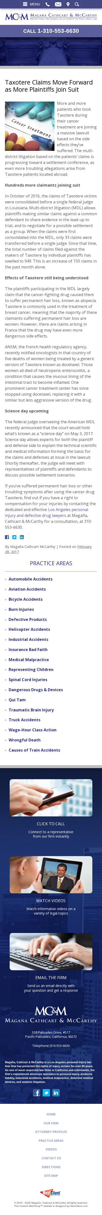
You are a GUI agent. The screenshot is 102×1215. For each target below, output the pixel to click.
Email (58, 4)
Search (76, 4)
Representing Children (31, 669)
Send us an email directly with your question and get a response (51, 983)
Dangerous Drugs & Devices (36, 689)
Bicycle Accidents (26, 599)
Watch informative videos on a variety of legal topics (51, 907)
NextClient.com (78, 1206)
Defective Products (28, 619)
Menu (35, 4)
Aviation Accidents (27, 589)
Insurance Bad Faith (28, 649)
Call (47, 4)
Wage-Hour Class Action (32, 730)
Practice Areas (51, 1141)
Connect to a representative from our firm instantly (50, 830)
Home (51, 1114)
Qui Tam (17, 700)
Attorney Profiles (51, 1132)
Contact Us (51, 1158)
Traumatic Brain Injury (31, 710)
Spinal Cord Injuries (28, 679)
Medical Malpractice (29, 659)
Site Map (51, 1176)
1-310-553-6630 (51, 31)
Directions (51, 1167)
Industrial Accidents (28, 639)
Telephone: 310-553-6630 (51, 1046)
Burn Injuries (21, 609)
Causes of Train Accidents (34, 750)
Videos (51, 1149)
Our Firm (51, 1123)
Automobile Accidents (30, 579)
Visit (68, 4)
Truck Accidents (24, 719)
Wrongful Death (25, 740)
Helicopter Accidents (29, 629)
